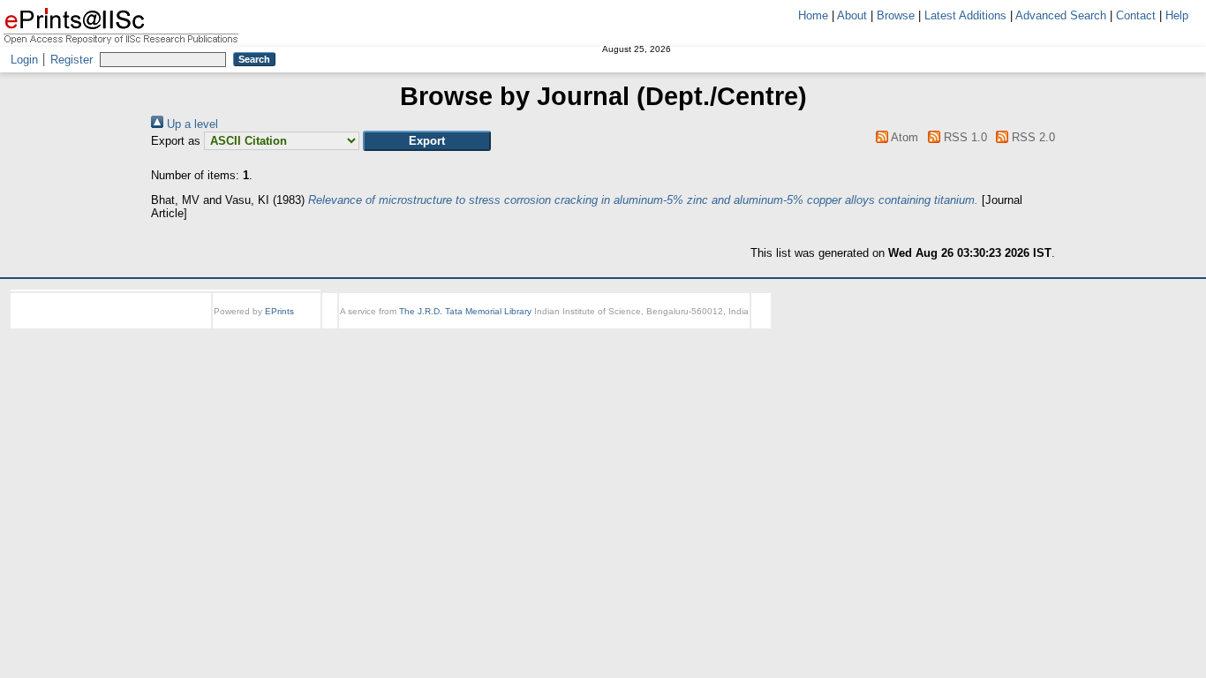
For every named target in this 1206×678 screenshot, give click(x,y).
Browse (896, 15)
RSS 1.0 (963, 137)
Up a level (190, 124)
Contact (1136, 15)
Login (24, 59)
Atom (903, 137)
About (852, 15)
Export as (175, 140)
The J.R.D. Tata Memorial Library (465, 311)
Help (1176, 15)
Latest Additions (965, 15)
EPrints (279, 311)
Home (813, 15)
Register (71, 59)
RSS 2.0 (1031, 137)
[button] (427, 141)
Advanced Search (1060, 15)
